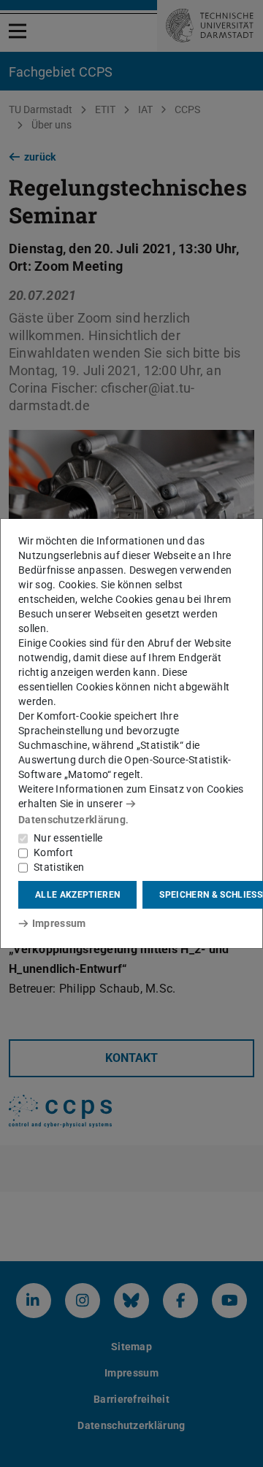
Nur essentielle (68, 838)
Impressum (58, 923)
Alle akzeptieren (77, 895)
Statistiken (59, 867)
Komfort (53, 852)
